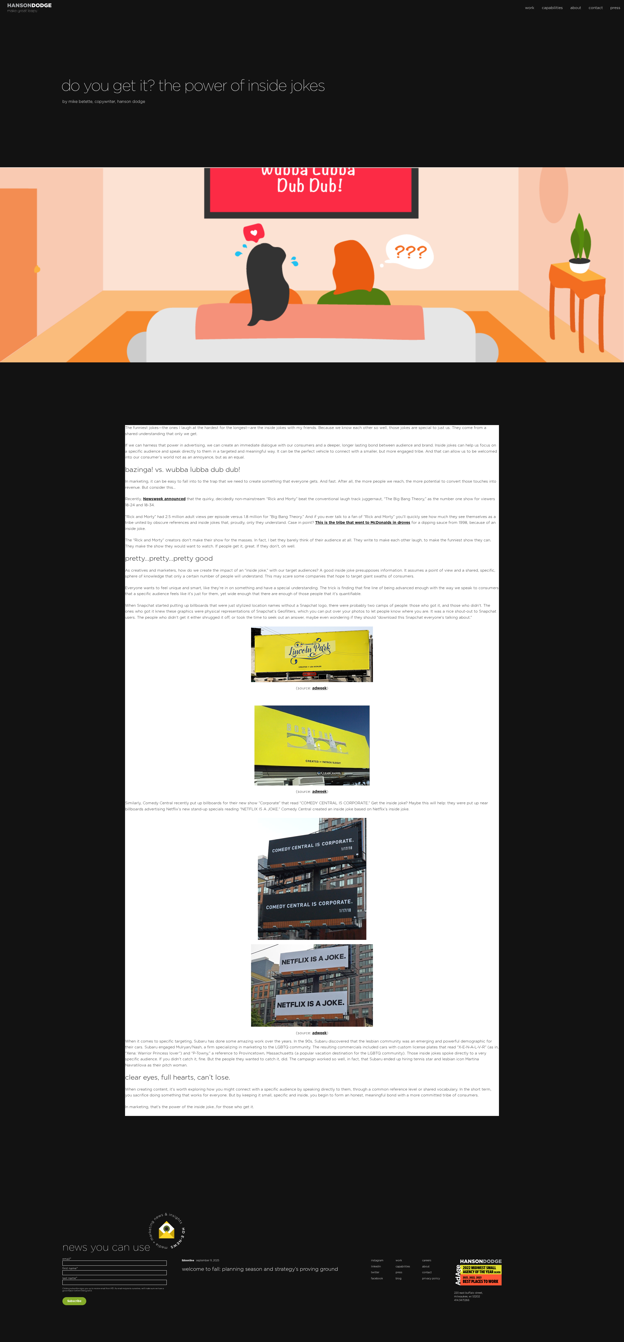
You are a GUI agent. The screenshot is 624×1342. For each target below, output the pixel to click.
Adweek (319, 688)
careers (426, 1260)
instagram (377, 1260)
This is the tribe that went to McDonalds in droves (362, 523)
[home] (29, 8)
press (615, 8)
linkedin (376, 1266)
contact (596, 8)
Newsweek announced (164, 499)
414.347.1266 (461, 1300)
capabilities (552, 8)
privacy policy (431, 1278)
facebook (377, 1278)
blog (398, 1278)
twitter (375, 1272)
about (575, 8)
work (529, 8)
